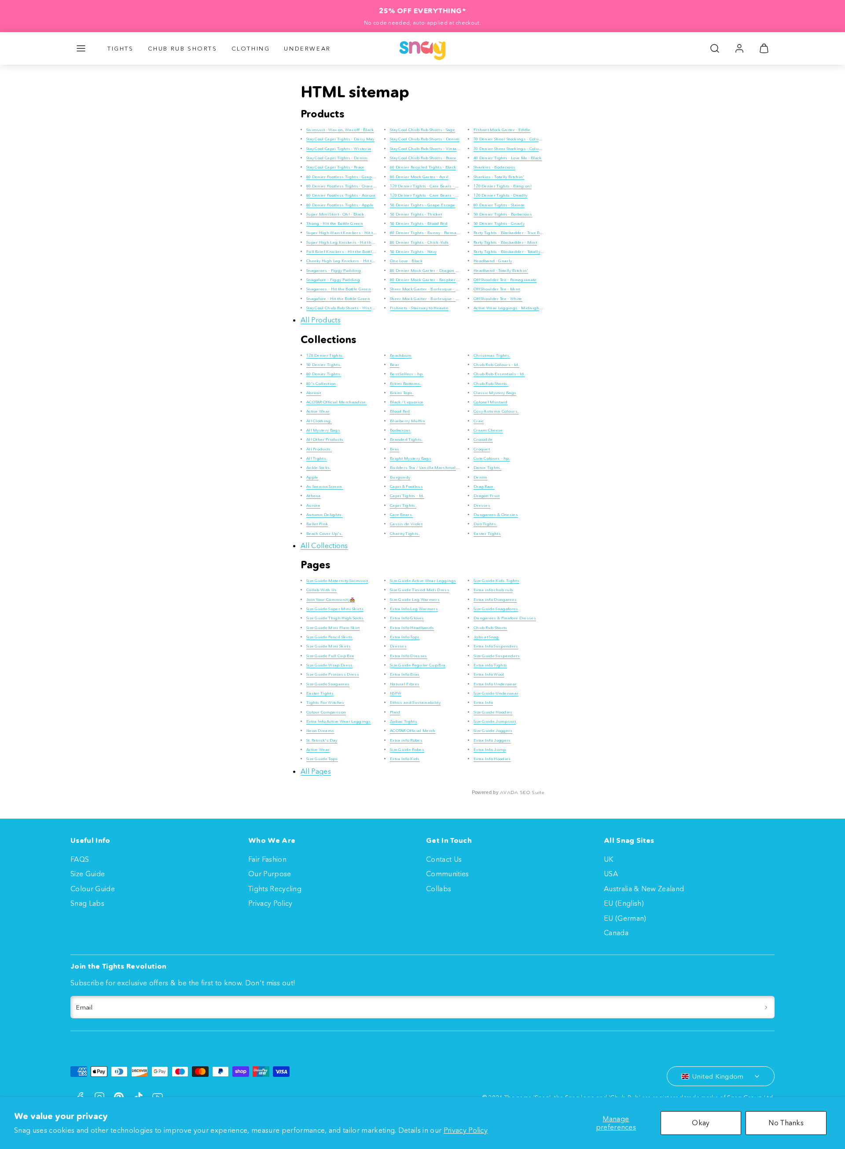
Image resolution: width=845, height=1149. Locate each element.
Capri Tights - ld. (407, 495)
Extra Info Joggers (492, 740)
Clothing (250, 48)
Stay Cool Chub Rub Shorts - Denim (425, 138)
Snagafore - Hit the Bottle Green (338, 298)
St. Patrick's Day (321, 740)
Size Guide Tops (322, 758)
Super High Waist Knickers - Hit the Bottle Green (355, 232)
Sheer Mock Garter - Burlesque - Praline (430, 288)
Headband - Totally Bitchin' (501, 270)
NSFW (395, 693)
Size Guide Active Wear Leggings (423, 580)
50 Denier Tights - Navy (413, 251)
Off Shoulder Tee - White (498, 298)
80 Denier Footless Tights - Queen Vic (344, 185)
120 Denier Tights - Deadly (500, 195)
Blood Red (400, 411)
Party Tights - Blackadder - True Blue (510, 232)
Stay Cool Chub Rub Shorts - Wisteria (343, 307)
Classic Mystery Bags (495, 392)
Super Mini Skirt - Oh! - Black (335, 214)
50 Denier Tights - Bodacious (503, 214)
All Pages (316, 771)
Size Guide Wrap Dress (329, 664)
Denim (481, 477)
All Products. (319, 448)
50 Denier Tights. (323, 364)
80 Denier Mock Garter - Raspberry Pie (428, 279)
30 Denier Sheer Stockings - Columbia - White (519, 148)
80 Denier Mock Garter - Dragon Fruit (428, 270)
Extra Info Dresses (408, 655)
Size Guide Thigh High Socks (335, 617)
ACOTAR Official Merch (413, 730)
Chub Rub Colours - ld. (496, 364)
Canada (616, 932)
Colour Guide (92, 888)
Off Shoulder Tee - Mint (497, 288)
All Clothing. (319, 420)
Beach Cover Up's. (324, 533)
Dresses (482, 505)
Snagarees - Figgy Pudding (333, 270)
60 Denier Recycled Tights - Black (423, 167)
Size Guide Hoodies (493, 712)
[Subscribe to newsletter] (766, 1007)
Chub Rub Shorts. (491, 383)
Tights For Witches (325, 702)
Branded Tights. (406, 439)
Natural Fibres (404, 683)
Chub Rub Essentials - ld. (499, 373)
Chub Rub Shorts (182, 48)
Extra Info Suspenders (496, 646)
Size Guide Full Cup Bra (330, 655)
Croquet (482, 448)
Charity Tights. (405, 533)
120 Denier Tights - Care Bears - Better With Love (439, 195)
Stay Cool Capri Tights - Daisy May (340, 138)
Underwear (307, 48)
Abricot (313, 392)
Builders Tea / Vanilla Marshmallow (426, 467)
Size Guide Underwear (496, 693)
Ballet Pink (317, 523)
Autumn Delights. (324, 514)
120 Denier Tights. (325, 355)
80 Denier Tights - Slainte (499, 204)
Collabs (438, 888)
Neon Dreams (320, 730)
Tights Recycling (274, 888)
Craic (479, 420)
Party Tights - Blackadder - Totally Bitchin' (515, 251)
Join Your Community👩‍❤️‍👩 (330, 599)
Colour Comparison (326, 712)
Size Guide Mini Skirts (328, 646)
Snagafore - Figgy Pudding (333, 279)
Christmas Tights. (492, 355)
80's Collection (321, 383)
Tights (120, 48)
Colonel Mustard (491, 401)
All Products (321, 319)
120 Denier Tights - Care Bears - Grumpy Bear (436, 185)
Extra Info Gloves (407, 617)
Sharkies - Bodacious (494, 167)
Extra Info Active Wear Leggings (338, 721)
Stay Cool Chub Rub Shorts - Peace (423, 157)
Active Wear (318, 411)
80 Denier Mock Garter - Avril (419, 176)
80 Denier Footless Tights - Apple (340, 204)
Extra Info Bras (405, 674)
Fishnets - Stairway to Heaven (419, 307)
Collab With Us (321, 589)
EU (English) (624, 903)
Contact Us (444, 859)
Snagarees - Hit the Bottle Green (338, 288)
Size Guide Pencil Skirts (329, 636)
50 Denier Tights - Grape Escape (423, 204)
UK (609, 859)
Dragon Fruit (487, 495)
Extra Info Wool (489, 674)
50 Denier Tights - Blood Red (419, 223)
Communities (447, 873)
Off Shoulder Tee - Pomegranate (505, 279)
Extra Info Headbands (412, 627)
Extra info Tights (490, 664)
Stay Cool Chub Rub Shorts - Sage (422, 129)
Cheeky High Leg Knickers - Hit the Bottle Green (354, 260)
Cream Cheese (488, 430)
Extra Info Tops (405, 636)
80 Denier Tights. (323, 373)
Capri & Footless (406, 486)
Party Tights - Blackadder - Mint (505, 242)
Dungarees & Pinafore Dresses (505, 617)
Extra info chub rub (493, 589)
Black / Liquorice (406, 401)
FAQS (79, 859)
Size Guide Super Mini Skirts (335, 608)
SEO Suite (532, 792)
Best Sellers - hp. (407, 373)
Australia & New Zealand (644, 888)
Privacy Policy (466, 1130)
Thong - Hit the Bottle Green (334, 223)
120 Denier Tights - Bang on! (503, 185)
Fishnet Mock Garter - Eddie (502, 129)
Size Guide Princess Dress (332, 674)
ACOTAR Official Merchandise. (336, 401)
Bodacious (400, 430)
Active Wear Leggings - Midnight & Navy (514, 307)
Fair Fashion (267, 859)
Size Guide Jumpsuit (495, 721)
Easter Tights (487, 533)
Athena (313, 495)
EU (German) (625, 918)
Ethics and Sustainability (415, 702)
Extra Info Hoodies (492, 758)
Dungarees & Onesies (496, 514)
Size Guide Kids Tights (496, 580)
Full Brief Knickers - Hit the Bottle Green (347, 251)
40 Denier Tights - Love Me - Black (508, 157)
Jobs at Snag (486, 636)
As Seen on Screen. (324, 486)
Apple (312, 477)
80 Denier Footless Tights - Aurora (341, 195)
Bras (394, 448)
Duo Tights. (485, 523)
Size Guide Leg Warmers (415, 599)
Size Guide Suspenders (497, 655)
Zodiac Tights (403, 721)
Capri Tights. (403, 505)
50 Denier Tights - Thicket (416, 214)
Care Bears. (401, 514)
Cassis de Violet (406, 523)
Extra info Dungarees (495, 599)
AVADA (509, 792)
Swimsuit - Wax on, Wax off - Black (340, 129)
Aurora (313, 505)
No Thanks (786, 1122)
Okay (700, 1122)
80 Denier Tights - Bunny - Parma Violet (429, 232)
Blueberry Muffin (407, 420)
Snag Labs (87, 903)
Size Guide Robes (407, 749)
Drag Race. (484, 486)
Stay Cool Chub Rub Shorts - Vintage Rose (431, 148)
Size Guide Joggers (493, 730)
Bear (394, 364)
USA (611, 873)
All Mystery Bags (323, 430)
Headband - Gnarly (493, 260)
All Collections (324, 545)
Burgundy (400, 477)
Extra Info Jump (490, 749)
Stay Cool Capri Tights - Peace (335, 167)
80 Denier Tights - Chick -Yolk (419, 242)
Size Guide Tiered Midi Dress (419, 589)
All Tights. (316, 458)
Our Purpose (269, 873)
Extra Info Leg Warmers (414, 608)
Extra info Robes (406, 740)
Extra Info (483, 702)
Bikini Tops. (402, 392)
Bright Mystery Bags (410, 458)
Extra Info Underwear (495, 683)
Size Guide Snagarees (327, 683)
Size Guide (87, 873)
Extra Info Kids (405, 758)
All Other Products (325, 439)
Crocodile (483, 439)
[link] (739, 48)
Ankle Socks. (318, 467)
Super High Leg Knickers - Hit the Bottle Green (353, 242)
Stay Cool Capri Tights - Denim (337, 157)
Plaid (395, 712)
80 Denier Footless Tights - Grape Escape (348, 176)
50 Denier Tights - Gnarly (499, 223)
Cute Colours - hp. (492, 458)
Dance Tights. (487, 467)
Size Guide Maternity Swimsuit (337, 580)
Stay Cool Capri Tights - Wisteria (338, 148)
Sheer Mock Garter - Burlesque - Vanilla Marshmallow (445, 298)
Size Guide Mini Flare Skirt (333, 627)
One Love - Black (406, 260)
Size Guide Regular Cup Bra (417, 664)
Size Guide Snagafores (496, 608)
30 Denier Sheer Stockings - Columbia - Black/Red (523, 138)
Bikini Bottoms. (405, 383)
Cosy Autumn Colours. (496, 411)
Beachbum (401, 355)
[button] (81, 48)
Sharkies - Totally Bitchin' (499, 176)
